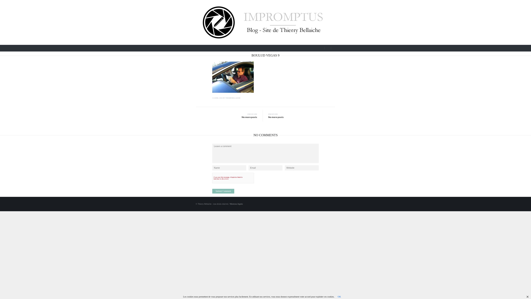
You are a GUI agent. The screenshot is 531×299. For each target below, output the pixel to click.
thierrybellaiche (232, 98)
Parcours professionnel (238, 48)
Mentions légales (236, 204)
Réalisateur (257, 48)
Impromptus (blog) (212, 48)
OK (339, 297)
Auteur (272, 48)
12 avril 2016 (217, 98)
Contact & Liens (290, 48)
